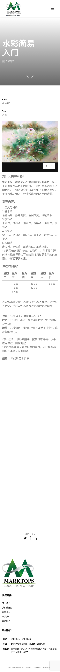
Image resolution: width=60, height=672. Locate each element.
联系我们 (6, 616)
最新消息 (6, 612)
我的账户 (6, 621)
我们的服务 (7, 607)
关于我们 (6, 603)
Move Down (30, 76)
